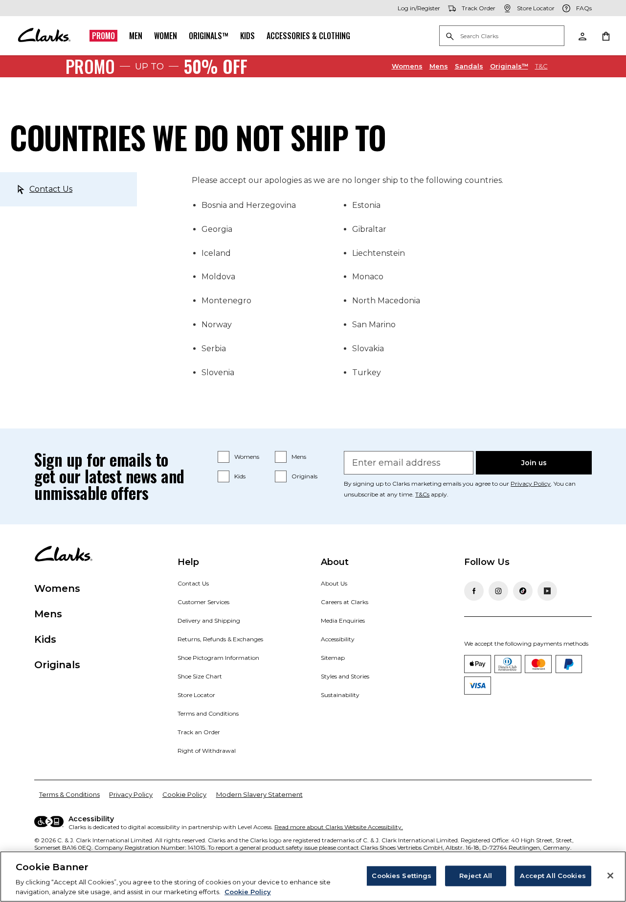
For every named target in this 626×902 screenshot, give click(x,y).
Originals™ (208, 36)
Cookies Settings (401, 875)
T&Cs (422, 494)
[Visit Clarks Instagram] (498, 591)
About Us (334, 583)
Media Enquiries (343, 620)
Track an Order (199, 732)
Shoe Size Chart (200, 676)
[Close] (610, 875)
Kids (247, 36)
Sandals (469, 66)
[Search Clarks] (502, 36)
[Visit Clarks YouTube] (547, 591)
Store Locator (196, 695)
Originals (304, 476)
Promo (103, 36)
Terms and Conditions (208, 713)
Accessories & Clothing (308, 36)
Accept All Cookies (552, 875)
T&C (541, 66)
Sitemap (333, 657)
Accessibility (338, 639)
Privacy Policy (531, 483)
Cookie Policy (184, 794)
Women (165, 36)
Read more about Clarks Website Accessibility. (338, 827)
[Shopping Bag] (605, 36)
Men (135, 36)
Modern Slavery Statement (259, 794)
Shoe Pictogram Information (218, 657)
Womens (407, 66)
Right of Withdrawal (207, 750)
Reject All (475, 875)
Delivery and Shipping (209, 620)
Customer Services (203, 602)
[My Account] (582, 36)
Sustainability (340, 695)
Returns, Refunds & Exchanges (220, 639)
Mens (438, 66)
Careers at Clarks (344, 602)
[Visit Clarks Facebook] (474, 591)
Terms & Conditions (69, 794)
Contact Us (50, 189)
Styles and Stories (345, 676)
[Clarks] (44, 35)
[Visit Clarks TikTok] (523, 591)
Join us (534, 462)
